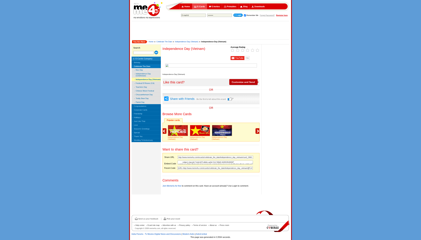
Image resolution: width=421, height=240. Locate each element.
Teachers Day (141, 87)
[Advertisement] (210, 30)
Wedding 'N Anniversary (143, 140)
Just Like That (139, 121)
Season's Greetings (142, 129)
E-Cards (201, 6)
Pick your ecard (173, 219)
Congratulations (140, 106)
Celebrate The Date (164, 42)
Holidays (137, 117)
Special (137, 133)
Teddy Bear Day (142, 98)
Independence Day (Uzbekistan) (143, 75)
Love (136, 125)
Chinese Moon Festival (145, 91)
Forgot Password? (267, 15)
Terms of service (200, 225)
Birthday (137, 62)
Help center (140, 225)
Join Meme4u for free (171, 186)
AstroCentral (201, 234)
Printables (231, 6)
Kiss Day (139, 70)
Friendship (138, 114)
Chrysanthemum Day (144, 95)
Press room (224, 225)
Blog (245, 6)
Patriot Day (140, 102)
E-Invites (216, 6)
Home (187, 6)
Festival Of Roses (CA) (145, 83)
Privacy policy (184, 225)
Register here (282, 15)
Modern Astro (188, 234)
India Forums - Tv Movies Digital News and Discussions (156, 234)
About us (213, 225)
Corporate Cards (140, 110)
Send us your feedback (148, 219)
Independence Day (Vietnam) (186, 42)
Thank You (138, 136)
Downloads (259, 6)
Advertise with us (169, 225)
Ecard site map (154, 225)
